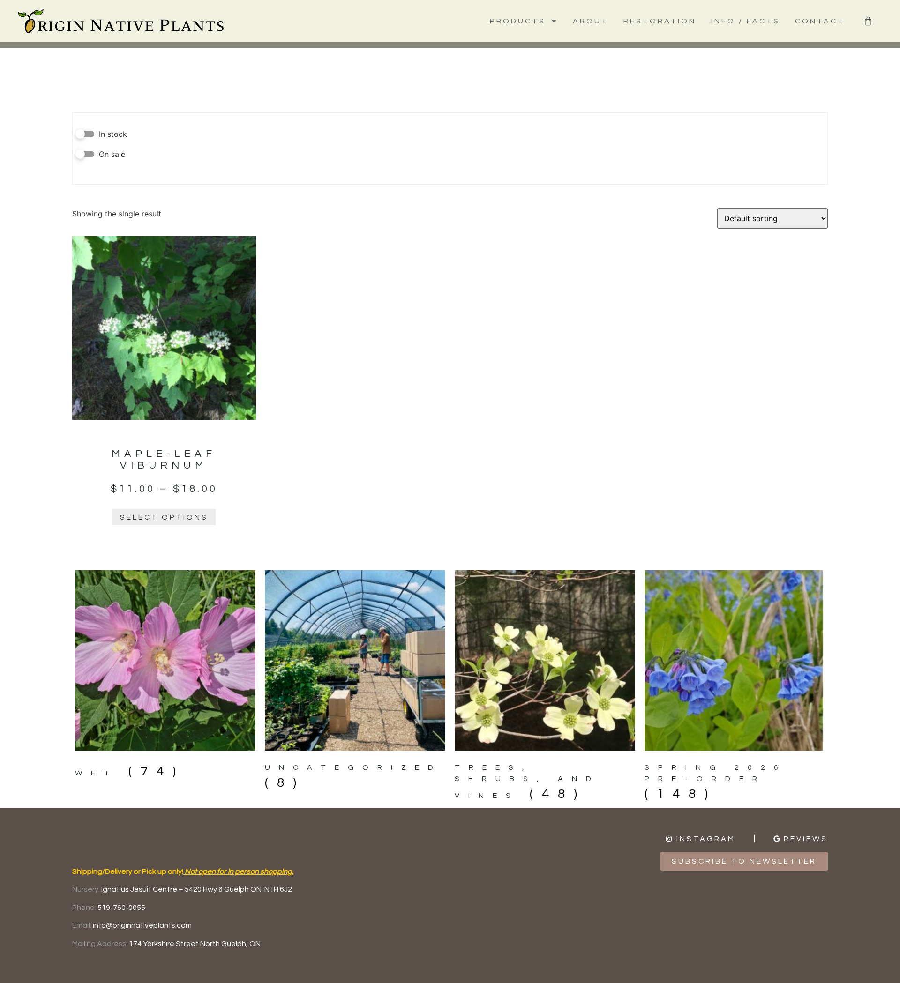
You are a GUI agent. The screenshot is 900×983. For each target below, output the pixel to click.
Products (518, 21)
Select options (164, 517)
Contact (820, 21)
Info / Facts (745, 21)
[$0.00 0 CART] (868, 21)
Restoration (659, 21)
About (590, 21)
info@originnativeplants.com (142, 925)
